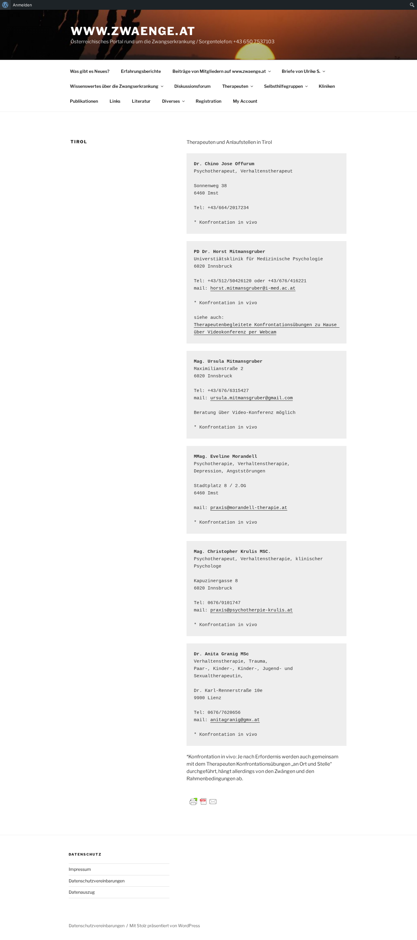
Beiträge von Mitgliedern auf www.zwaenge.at (219, 71)
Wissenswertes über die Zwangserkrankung (114, 86)
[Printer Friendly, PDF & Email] (203, 801)
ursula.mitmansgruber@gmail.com (251, 398)
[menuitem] (5, 5)
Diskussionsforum (192, 86)
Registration (208, 101)
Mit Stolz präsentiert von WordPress (164, 925)
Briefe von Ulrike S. (301, 71)
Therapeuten (235, 86)
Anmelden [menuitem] (22, 4)
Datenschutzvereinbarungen (97, 880)
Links (115, 101)
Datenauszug (82, 892)
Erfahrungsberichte (141, 71)
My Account (245, 101)
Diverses (171, 101)
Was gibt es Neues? (89, 71)
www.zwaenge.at (133, 31)
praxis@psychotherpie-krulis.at (251, 610)
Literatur (141, 101)
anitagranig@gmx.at (235, 720)
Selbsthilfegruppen (283, 86)
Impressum (80, 869)
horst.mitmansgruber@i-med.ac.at (253, 288)
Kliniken (327, 86)
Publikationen (84, 101)
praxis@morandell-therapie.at (248, 508)
